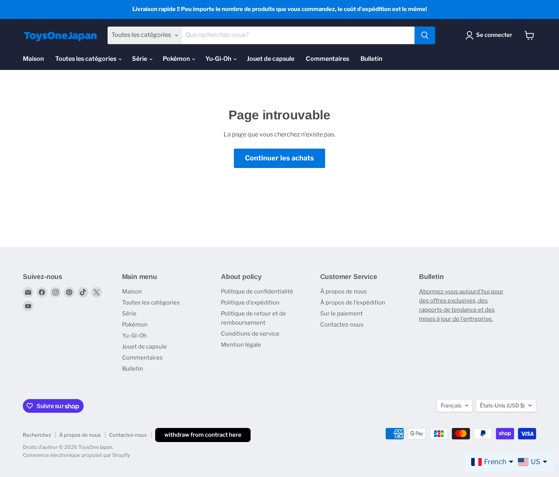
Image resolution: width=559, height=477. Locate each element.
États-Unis (502, 405)
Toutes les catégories (86, 58)
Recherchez (37, 435)
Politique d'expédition (250, 302)
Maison (33, 58)
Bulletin (371, 58)
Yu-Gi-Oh (218, 58)
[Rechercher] (424, 35)
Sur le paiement (341, 313)
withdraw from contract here (202, 434)
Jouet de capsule (270, 58)
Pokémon (177, 58)
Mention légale (241, 344)
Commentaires (327, 58)
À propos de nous (343, 291)
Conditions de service (250, 333)
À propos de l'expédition (352, 302)
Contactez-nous (342, 324)
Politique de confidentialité (257, 291)
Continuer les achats (279, 158)
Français (451, 405)
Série (140, 58)
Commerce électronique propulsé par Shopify (76, 455)
